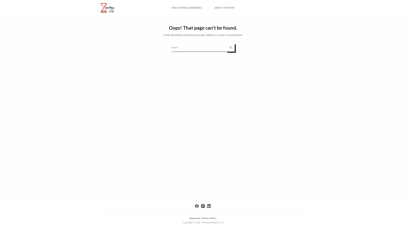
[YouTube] (203, 206)
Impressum (195, 218)
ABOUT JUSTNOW (224, 7)
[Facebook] (197, 206)
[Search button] (230, 47)
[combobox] (198, 47)
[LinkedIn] (209, 206)
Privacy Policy (209, 218)
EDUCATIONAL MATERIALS (187, 7)
